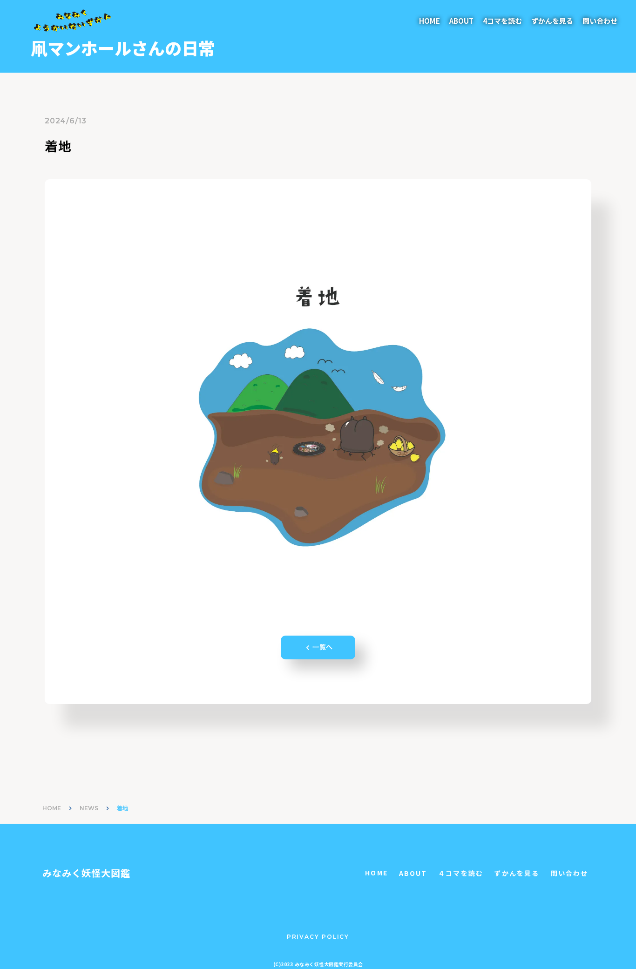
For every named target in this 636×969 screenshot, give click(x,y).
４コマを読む (460, 873)
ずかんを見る (552, 21)
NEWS (89, 808)
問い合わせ (599, 21)
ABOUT (461, 21)
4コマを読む (502, 21)
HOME (429, 21)
